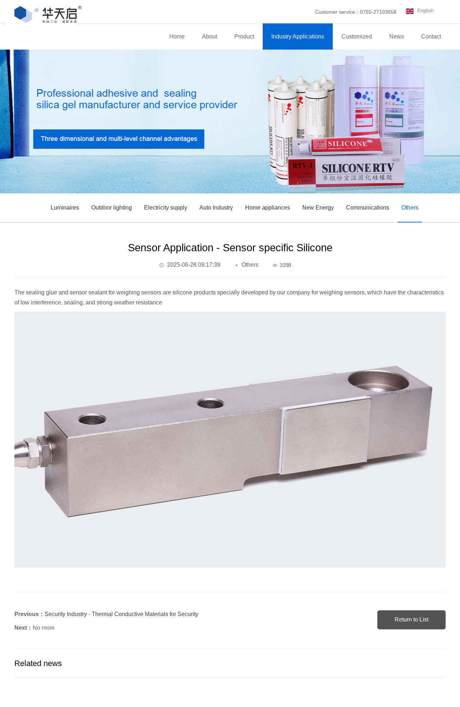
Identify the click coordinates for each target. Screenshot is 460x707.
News (396, 36)
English (425, 10)
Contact (431, 36)
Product (244, 36)
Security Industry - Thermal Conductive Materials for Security (121, 614)
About (209, 36)
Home (177, 36)
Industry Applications (297, 36)
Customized (356, 36)
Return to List (411, 619)
